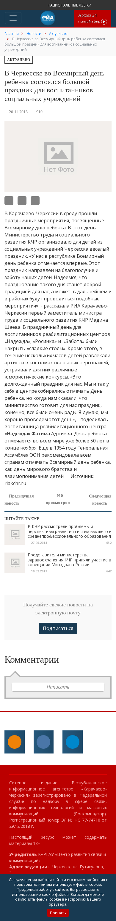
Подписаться (58, 628)
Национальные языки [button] (70, 5)
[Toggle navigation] (13, 18)
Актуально (18, 60)
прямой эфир (89, 18)
